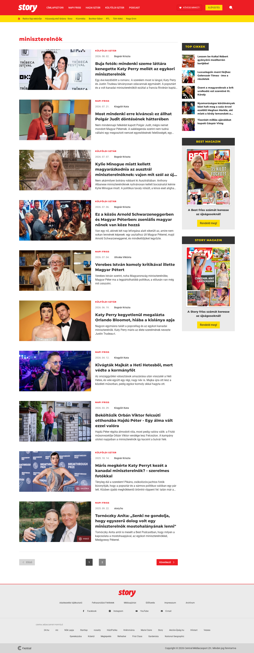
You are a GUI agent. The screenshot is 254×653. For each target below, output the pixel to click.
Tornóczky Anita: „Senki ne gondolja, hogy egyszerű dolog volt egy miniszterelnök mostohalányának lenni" (135, 521)
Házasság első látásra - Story (58, 18)
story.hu (118, 508)
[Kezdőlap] (27, 7)
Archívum (190, 603)
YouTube (144, 611)
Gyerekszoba (76, 636)
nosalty (97, 630)
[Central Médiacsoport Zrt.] (24, 648)
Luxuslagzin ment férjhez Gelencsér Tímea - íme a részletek (214, 75)
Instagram (118, 611)
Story (160, 630)
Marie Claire (146, 630)
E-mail (168, 611)
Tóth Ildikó (118, 18)
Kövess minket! (191, 7)
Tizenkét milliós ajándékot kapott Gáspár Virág (214, 121)
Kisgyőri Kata (121, 106)
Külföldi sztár (114, 7)
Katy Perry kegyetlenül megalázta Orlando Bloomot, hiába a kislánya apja (135, 317)
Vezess (207, 630)
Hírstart (193, 630)
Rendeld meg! (208, 223)
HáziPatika (112, 630)
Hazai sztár (93, 7)
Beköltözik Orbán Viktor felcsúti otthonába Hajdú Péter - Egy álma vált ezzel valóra (134, 420)
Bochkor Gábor (96, 18)
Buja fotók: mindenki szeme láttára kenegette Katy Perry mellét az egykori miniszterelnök (135, 69)
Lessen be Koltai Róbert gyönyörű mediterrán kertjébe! (212, 60)
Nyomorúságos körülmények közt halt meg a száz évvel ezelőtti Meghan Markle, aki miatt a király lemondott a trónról (216, 108)
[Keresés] (231, 7)
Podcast (134, 7)
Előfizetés (214, 7)
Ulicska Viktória (122, 257)
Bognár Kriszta (122, 56)
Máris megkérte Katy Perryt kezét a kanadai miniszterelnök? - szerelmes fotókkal (132, 470)
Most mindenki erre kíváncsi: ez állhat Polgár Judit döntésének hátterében (133, 116)
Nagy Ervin (131, 18)
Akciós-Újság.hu (176, 630)
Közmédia (80, 18)
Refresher (121, 636)
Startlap (84, 630)
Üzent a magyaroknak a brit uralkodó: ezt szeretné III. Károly (215, 91)
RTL (108, 18)
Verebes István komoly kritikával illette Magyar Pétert (135, 267)
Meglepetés (106, 636)
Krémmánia (129, 630)
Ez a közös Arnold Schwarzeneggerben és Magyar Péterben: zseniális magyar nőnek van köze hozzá (134, 219)
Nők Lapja (69, 630)
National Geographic (174, 636)
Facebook (91, 611)
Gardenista (153, 636)
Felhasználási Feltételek (103, 603)
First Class (137, 636)
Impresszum (170, 603)
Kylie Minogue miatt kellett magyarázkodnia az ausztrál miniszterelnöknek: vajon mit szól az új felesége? (134, 169)
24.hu (46, 630)
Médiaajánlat (130, 603)
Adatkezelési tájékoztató (70, 603)
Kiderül (91, 636)
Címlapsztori (55, 7)
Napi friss (74, 7)
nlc (56, 630)
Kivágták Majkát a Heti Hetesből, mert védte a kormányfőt (134, 368)
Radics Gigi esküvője (32, 18)
